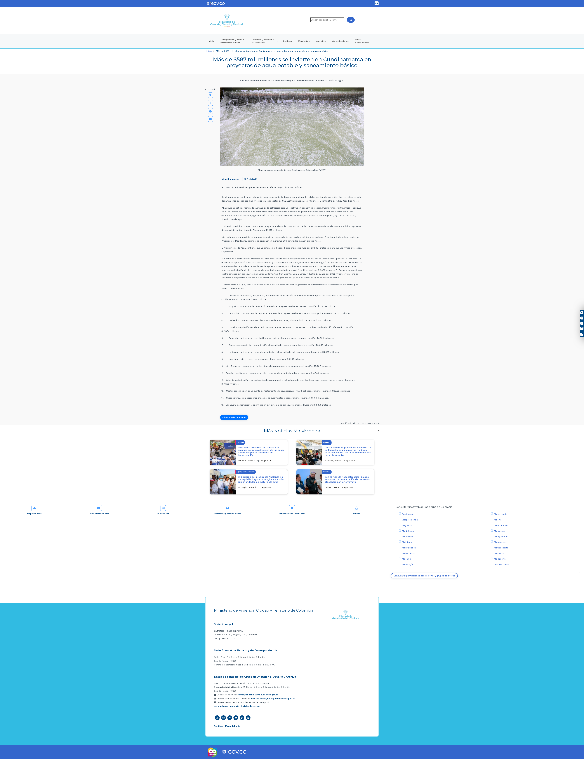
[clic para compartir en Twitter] (210, 95)
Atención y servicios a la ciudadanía (263, 41)
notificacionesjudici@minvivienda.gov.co (273, 698)
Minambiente (500, 542)
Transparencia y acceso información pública (232, 41)
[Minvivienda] (345, 615)
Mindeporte (500, 559)
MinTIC (497, 519)
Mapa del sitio (34, 514)
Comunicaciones (340, 41)
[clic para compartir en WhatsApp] (210, 111)
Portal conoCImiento (362, 41)
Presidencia (408, 514)
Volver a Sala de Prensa (234, 417)
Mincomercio (500, 514)
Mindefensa (408, 531)
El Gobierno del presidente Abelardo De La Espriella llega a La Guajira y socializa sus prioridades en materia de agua (261, 479)
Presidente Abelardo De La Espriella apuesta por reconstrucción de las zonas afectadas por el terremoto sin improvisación (261, 451)
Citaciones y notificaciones (227, 514)
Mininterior (407, 542)
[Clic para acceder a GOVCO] (234, 751)
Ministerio (303, 41)
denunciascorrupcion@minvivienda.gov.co (237, 706)
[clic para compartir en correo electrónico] (210, 119)
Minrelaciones (409, 547)
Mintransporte (501, 547)
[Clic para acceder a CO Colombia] (212, 752)
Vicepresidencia (410, 519)
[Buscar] (351, 20)
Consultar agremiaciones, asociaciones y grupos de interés (424, 576)
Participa (287, 41)
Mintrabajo (407, 536)
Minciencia (499, 553)
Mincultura (499, 531)
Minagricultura (501, 536)
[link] (292, 430)
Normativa (321, 41)
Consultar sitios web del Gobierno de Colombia (424, 507)
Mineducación (501, 525)
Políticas (218, 726)
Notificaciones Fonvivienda (292, 514)
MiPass (356, 514)
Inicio (211, 41)
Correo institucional (99, 514)
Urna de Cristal (501, 564)
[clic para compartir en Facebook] (210, 103)
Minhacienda (408, 553)
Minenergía (407, 564)
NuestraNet (163, 514)
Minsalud (406, 559)
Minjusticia (407, 525)
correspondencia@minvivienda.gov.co (257, 694)
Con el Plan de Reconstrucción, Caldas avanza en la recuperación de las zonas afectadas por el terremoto (347, 479)
